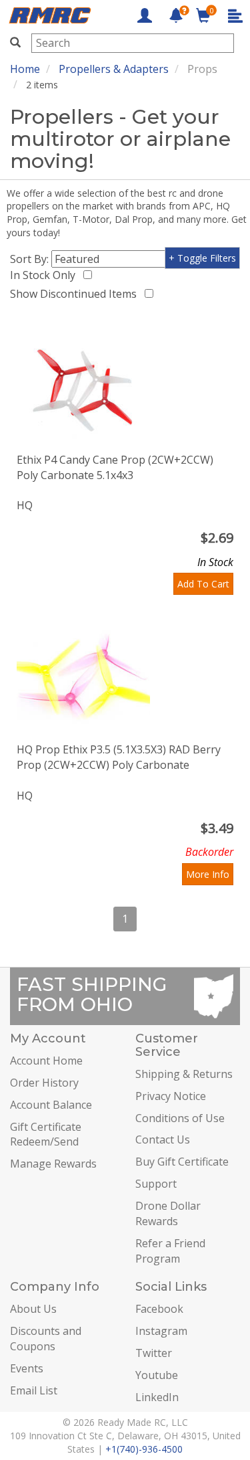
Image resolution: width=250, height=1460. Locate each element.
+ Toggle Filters (202, 258)
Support (156, 1183)
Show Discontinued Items (76, 293)
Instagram (161, 1331)
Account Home (46, 1060)
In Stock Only (45, 275)
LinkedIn (157, 1397)
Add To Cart (203, 583)
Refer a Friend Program (170, 1251)
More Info (207, 874)
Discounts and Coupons (45, 1339)
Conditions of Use (180, 1118)
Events (26, 1368)
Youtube (156, 1375)
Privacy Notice (170, 1096)
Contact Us (162, 1139)
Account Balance (51, 1104)
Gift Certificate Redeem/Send (45, 1134)
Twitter (153, 1353)
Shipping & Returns (184, 1074)
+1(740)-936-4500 (144, 1449)
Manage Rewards (53, 1163)
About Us (33, 1308)
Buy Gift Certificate (182, 1161)
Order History (44, 1082)
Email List (33, 1390)
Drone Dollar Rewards (168, 1213)
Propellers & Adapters (114, 69)
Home (25, 69)
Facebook (159, 1308)
